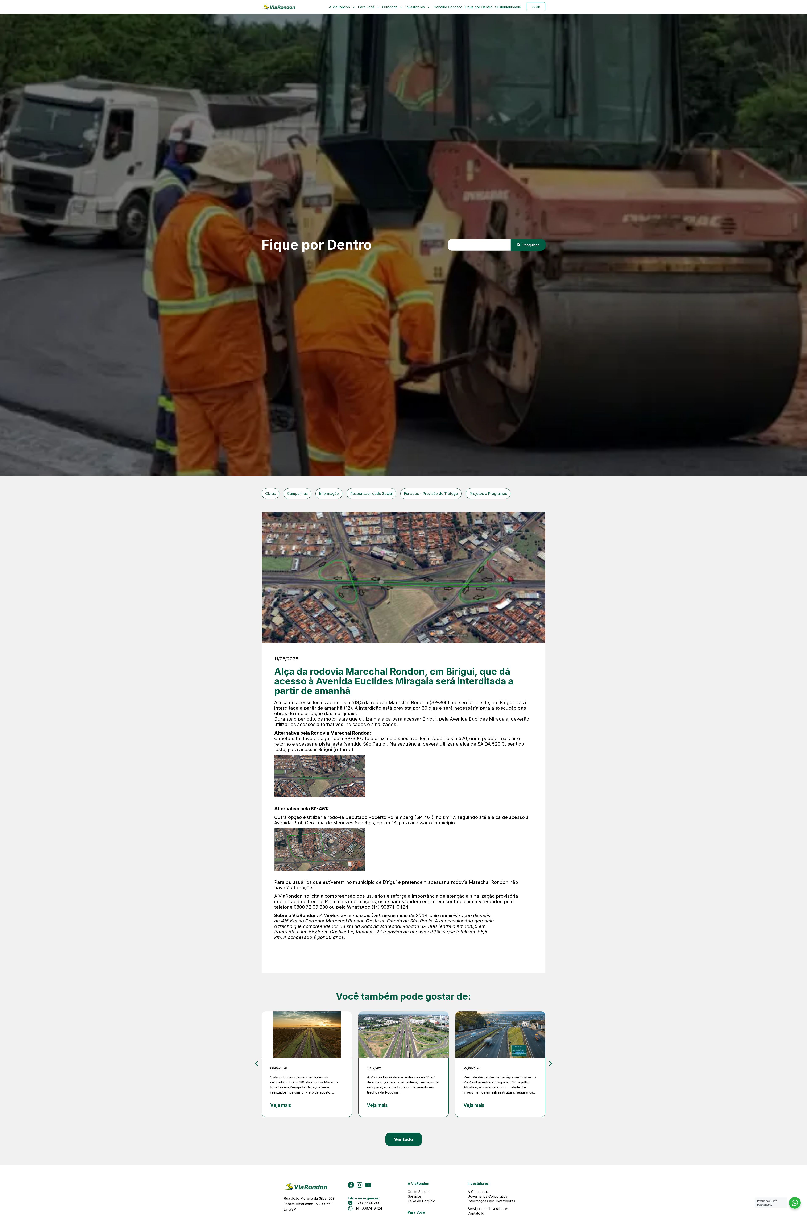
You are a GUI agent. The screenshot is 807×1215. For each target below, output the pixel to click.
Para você (366, 7)
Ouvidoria (389, 7)
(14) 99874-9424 (368, 1208)
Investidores (415, 7)
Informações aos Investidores (491, 1201)
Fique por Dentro (478, 7)
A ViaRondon (339, 7)
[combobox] (479, 245)
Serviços (415, 1196)
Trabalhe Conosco (447, 7)
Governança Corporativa (487, 1196)
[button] (256, 1063)
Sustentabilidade (508, 7)
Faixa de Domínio (421, 1201)
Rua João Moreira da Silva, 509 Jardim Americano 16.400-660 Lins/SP (310, 1203)
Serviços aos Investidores (488, 1209)
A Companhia (478, 1192)
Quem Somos (418, 1192)
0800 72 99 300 (367, 1203)
